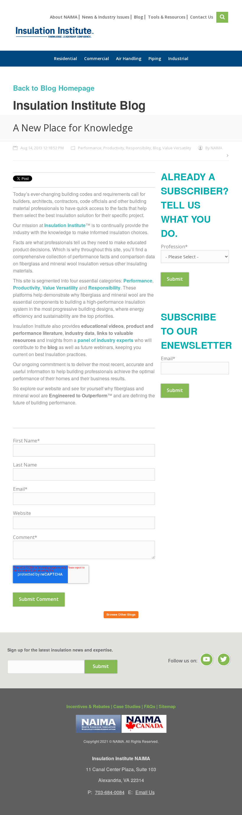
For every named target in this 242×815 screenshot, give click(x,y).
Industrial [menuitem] (178, 58)
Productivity (113, 148)
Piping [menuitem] (154, 58)
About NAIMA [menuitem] (63, 17)
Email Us (145, 792)
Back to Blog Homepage (53, 88)
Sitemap (167, 706)
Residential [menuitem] (65, 58)
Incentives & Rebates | (89, 706)
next (227, 155)
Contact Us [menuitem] (201, 17)
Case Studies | (128, 706)
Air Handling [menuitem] (128, 58)
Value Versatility (176, 148)
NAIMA (216, 148)
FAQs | (151, 706)
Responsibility (138, 148)
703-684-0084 (110, 792)
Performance (90, 148)
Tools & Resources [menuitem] (166, 17)
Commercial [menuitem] (96, 58)
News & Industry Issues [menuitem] (105, 17)
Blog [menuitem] (138, 17)
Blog (157, 148)
